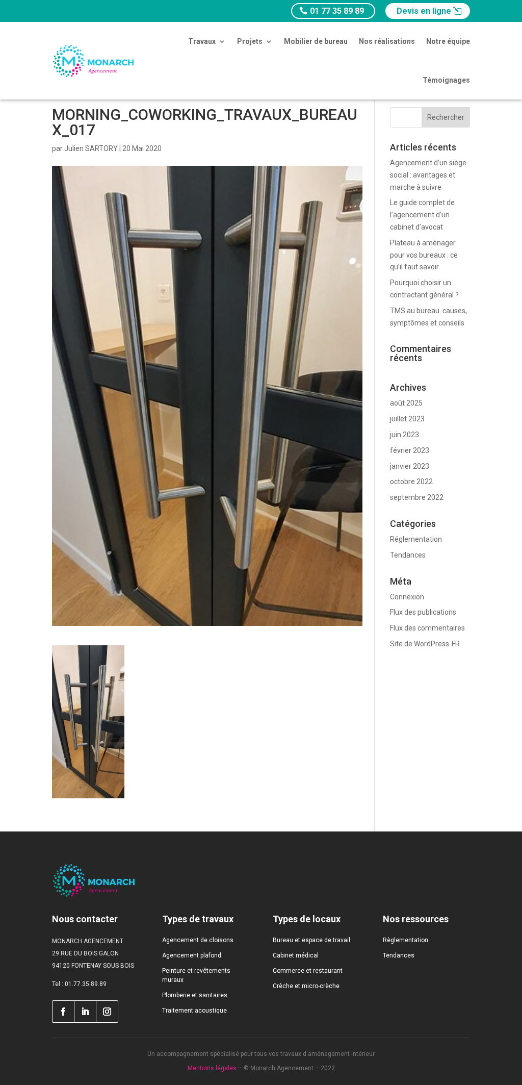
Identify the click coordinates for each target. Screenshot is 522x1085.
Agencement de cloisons (197, 940)
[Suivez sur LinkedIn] (85, 1011)
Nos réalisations (387, 41)
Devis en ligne (424, 11)
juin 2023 (404, 435)
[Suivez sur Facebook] (63, 1011)
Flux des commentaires (427, 628)
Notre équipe (448, 41)
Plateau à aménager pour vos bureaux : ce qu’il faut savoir (424, 255)
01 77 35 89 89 (337, 11)
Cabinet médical (296, 955)
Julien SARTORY (91, 148)
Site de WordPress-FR (425, 644)
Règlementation (405, 940)
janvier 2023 (409, 466)
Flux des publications (423, 612)
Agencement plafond (191, 955)
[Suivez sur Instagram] (107, 1011)
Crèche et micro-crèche (306, 986)
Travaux (202, 41)
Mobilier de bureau (316, 41)
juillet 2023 (407, 419)
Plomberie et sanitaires (194, 995)
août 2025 (406, 403)
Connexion (407, 597)
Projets (250, 41)
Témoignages (446, 80)
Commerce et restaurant (308, 970)
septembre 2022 (416, 497)
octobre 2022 (411, 481)
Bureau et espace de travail (311, 940)
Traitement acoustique (194, 1010)
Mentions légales (212, 1068)
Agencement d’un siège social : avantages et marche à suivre (428, 175)
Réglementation (416, 539)
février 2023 (409, 450)
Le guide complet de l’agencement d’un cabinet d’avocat (422, 214)
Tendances (408, 555)
